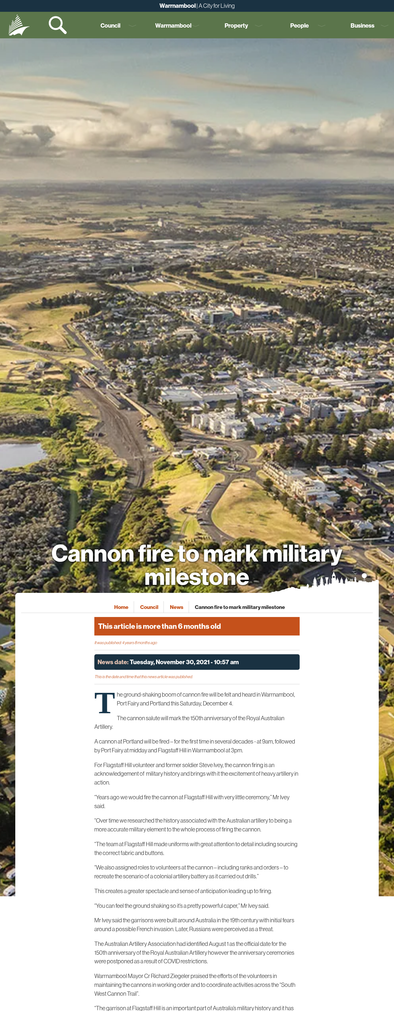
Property (236, 25)
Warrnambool (173, 25)
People (299, 25)
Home (121, 607)
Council (110, 25)
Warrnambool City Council (19, 25)
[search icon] (58, 25)
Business (362, 25)
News (176, 607)
